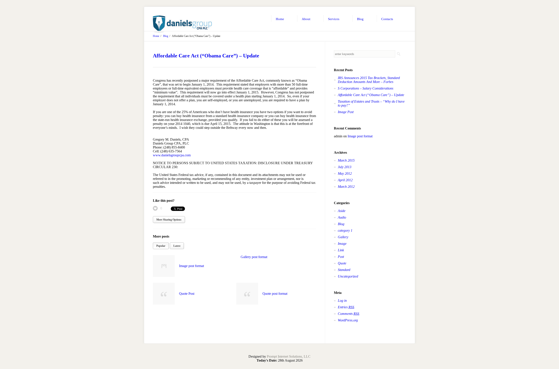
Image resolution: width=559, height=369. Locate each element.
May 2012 (345, 173)
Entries (346, 307)
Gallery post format (254, 257)
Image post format (191, 266)
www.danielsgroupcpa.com (172, 155)
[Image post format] (164, 266)
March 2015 (346, 160)
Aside (341, 211)
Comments (348, 314)
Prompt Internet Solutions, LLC (289, 356)
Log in (342, 300)
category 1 (345, 230)
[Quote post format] (247, 294)
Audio (342, 217)
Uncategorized (348, 276)
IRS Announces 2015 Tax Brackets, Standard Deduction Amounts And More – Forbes (369, 80)
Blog (165, 36)
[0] (155, 208)
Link (341, 250)
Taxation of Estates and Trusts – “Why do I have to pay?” (371, 103)
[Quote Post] (164, 294)
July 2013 (344, 167)
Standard (344, 270)
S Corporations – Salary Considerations (365, 88)
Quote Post (186, 293)
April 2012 (345, 180)
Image (342, 243)
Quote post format (274, 293)
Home (156, 36)
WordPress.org (348, 320)
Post (341, 257)
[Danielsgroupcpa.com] (182, 24)
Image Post (346, 112)
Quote (342, 263)
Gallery (343, 237)
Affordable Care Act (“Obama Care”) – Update (206, 56)
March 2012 (346, 186)
